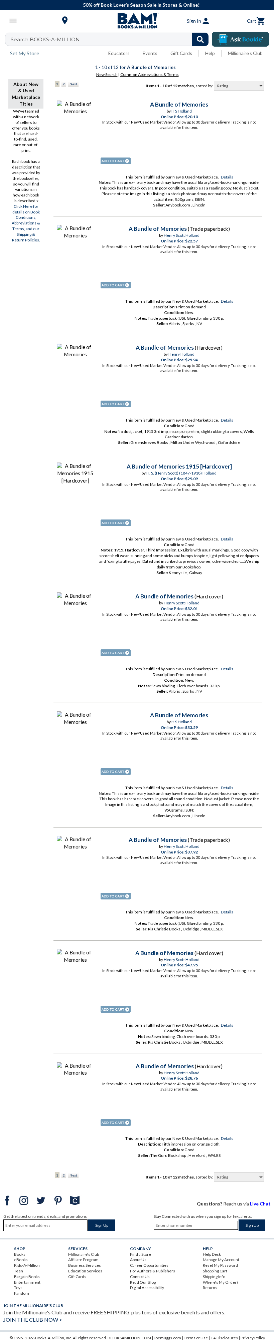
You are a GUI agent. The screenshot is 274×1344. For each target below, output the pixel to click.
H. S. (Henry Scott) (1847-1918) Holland (181, 473)
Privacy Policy (253, 1337)
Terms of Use (196, 1337)
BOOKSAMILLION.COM (129, 1337)
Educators (119, 53)
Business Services (84, 1265)
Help (210, 53)
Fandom (21, 1293)
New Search (107, 74)
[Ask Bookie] (240, 39)
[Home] (137, 21)
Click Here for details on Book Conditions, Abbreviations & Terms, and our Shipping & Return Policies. (26, 223)
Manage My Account (221, 1259)
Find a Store (140, 1254)
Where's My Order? (220, 1282)
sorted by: (204, 85)
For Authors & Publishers (152, 1270)
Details (227, 176)
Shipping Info (214, 1276)
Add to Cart (115, 161)
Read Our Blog (143, 1282)
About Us (138, 1259)
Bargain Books (27, 1276)
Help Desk (212, 1254)
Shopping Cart (215, 1270)
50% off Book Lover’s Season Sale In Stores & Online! (140, 5)
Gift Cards (181, 53)
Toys (18, 1287)
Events (150, 53)
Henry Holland (181, 354)
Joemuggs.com (167, 1337)
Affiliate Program (83, 1259)
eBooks (21, 1259)
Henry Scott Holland (181, 235)
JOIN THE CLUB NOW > (32, 1319)
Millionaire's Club (245, 53)
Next (73, 84)
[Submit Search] (200, 39)
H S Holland (181, 111)
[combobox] (111, 39)
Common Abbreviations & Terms (149, 74)
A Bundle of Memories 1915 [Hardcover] (179, 466)
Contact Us (140, 1276)
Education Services (85, 1270)
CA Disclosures (224, 1337)
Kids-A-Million (27, 1265)
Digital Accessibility (147, 1287)
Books (19, 1254)
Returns (210, 1287)
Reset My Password (220, 1265)
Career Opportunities (149, 1265)
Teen (18, 1270)
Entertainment (27, 1282)
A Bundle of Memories (179, 104)
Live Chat (260, 1203)
